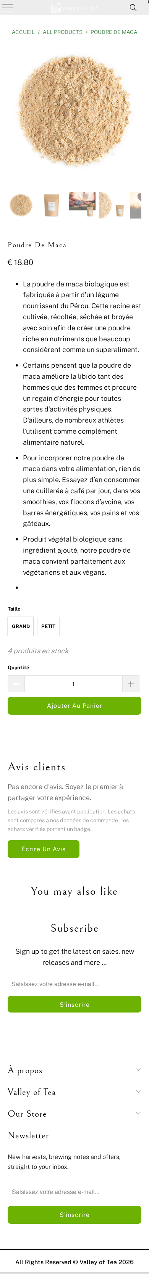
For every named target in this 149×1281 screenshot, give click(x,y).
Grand (21, 626)
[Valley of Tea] (74, 7)
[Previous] (13, 112)
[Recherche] (133, 7)
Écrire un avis (43, 849)
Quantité (18, 667)
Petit (48, 626)
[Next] (136, 112)
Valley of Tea (98, 1262)
